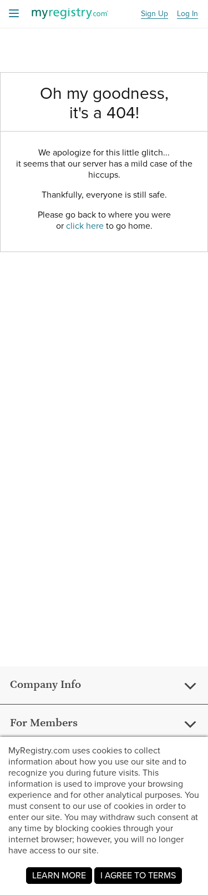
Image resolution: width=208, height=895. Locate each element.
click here (85, 225)
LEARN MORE (59, 875)
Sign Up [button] (154, 14)
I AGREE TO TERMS (138, 875)
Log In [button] (187, 14)
